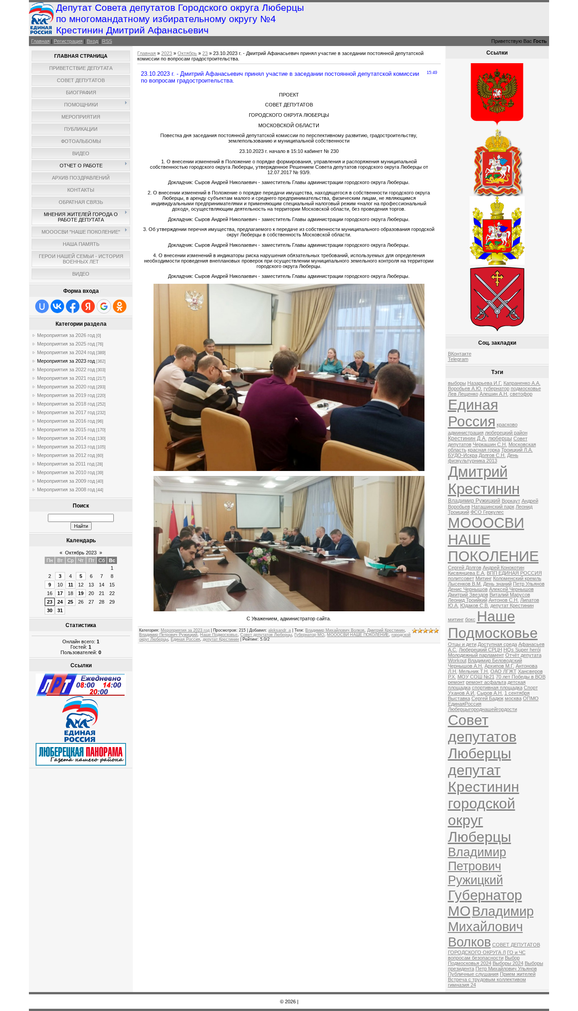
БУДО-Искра (462, 455)
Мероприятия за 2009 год (66, 481)
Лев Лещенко (463, 394)
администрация (466, 432)
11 (70, 584)
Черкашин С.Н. (490, 444)
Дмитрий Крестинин (386, 630)
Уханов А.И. (461, 693)
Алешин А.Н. (494, 394)
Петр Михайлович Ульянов (506, 968)
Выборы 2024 (508, 963)
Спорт (531, 687)
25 (70, 602)
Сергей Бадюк (487, 698)
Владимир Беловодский (495, 660)
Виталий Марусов (509, 594)
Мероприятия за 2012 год (66, 455)
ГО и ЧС (516, 952)
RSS (107, 41)
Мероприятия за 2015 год (66, 429)
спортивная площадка (497, 687)
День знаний (497, 583)
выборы (457, 383)
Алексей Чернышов (511, 589)
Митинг (483, 578)
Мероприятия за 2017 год (66, 412)
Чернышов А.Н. (465, 666)
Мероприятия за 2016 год (66, 421)
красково (507, 424)
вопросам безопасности (475, 957)
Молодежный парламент (476, 655)
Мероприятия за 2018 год (66, 403)
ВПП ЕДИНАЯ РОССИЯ (514, 573)
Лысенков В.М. (465, 583)
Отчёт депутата (523, 655)
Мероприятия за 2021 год (66, 378)
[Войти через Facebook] (72, 306)
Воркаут (511, 500)
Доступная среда (497, 644)
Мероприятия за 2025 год (66, 343)
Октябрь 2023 (81, 552)
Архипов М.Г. (499, 666)
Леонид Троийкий (467, 600)
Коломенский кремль (517, 578)
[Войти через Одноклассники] (119, 306)
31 (60, 610)
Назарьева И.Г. (484, 383)
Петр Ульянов (529, 583)
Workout (457, 660)
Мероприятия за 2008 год (66, 489)
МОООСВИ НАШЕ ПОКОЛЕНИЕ (358, 634)
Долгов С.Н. (492, 455)
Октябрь (187, 53)
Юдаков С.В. (474, 605)
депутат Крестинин (221, 639)
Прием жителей (518, 974)
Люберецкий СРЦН (480, 649)
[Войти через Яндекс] (88, 306)
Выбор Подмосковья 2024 (484, 960)
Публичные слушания (473, 974)
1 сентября (517, 693)
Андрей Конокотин (503, 567)
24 (60, 602)
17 (60, 593)
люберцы (500, 438)
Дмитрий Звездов (468, 594)
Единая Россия (185, 639)
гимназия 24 (462, 985)
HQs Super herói (522, 649)
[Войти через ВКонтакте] (57, 306)
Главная (40, 41)
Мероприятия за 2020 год (66, 386)
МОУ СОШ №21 (475, 676)
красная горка (484, 449)
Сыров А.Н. (490, 693)
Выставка (459, 698)
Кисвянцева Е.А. (466, 573)
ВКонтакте (459, 353)
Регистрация (68, 41)
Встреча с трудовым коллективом (487, 979)
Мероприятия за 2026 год (66, 335)
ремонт (456, 682)
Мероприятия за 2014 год (66, 438)
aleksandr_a (279, 630)
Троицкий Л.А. (517, 449)
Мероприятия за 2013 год (66, 446)
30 (49, 610)
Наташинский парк (492, 506)
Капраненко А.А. (522, 383)
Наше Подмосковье (219, 634)
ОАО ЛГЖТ (503, 671)
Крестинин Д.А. (467, 438)
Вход (92, 41)
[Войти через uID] (42, 306)
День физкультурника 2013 (483, 457)
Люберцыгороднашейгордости (482, 709)
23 (49, 602)
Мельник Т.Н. (474, 671)
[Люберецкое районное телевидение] (81, 694)
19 (81, 593)
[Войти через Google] (104, 306)
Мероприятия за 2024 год (66, 352)
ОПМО (531, 698)
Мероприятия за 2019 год (66, 395)
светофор (521, 394)
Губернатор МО (309, 634)
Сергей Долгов (464, 567)
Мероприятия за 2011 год (65, 463)
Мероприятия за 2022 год (66, 369)
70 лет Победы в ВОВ (520, 676)
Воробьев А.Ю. (465, 388)
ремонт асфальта (486, 682)
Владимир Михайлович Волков (334, 630)
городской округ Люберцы (481, 820)
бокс (470, 619)
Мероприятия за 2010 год (66, 472)
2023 (166, 53)
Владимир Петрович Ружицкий (168, 634)
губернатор (496, 388)
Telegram (458, 359)
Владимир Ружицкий (474, 501)
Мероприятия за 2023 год (66, 361)
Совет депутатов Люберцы (266, 634)
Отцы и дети (462, 644)
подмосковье (526, 388)
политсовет (461, 578)
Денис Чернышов (468, 589)
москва (513, 698)
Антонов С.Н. (504, 600)
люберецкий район (506, 432)
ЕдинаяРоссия (464, 703)
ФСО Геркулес (487, 512)
